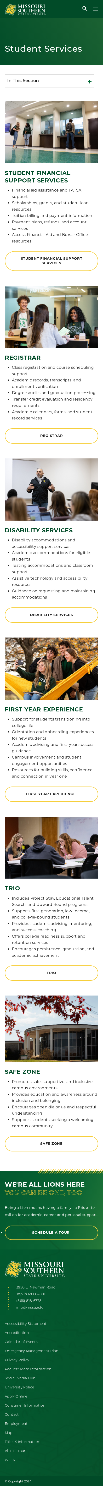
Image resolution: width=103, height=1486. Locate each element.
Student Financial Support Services (51, 260)
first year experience (51, 794)
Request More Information (28, 1369)
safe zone (51, 1143)
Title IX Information (22, 1442)
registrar (51, 436)
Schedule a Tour (51, 1232)
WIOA (10, 1460)
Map (8, 1433)
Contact (12, 1415)
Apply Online (16, 1396)
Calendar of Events (21, 1342)
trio (51, 973)
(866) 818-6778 (29, 1301)
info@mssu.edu (29, 1308)
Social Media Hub (20, 1378)
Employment (16, 1424)
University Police (19, 1387)
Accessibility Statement (25, 1324)
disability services (51, 615)
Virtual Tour (15, 1451)
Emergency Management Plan (31, 1351)
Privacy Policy (17, 1360)
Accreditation (17, 1333)
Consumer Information (25, 1406)
